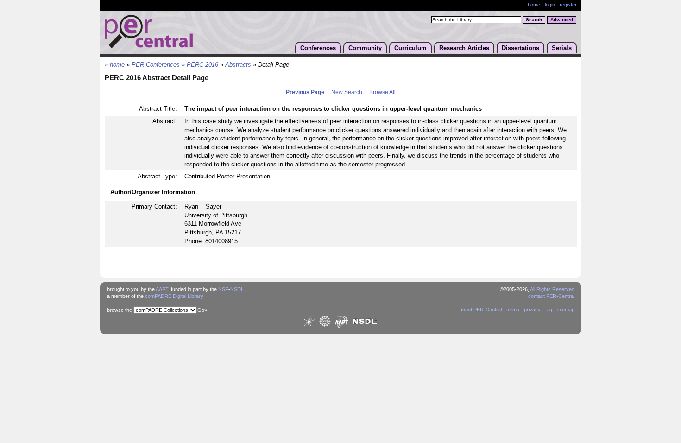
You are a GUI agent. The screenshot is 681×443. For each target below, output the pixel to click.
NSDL (237, 289)
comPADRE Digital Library (174, 296)
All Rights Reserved (552, 289)
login (550, 4)
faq (548, 309)
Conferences (318, 47)
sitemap (565, 309)
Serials (562, 47)
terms (512, 309)
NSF (223, 289)
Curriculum (410, 47)
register (568, 4)
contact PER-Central (551, 296)
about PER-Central (481, 309)
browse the (119, 310)
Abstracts (238, 65)
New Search (346, 92)
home (534, 4)
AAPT (162, 289)
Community (365, 47)
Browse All (382, 92)
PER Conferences (156, 65)
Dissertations (520, 47)
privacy (532, 309)
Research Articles (464, 47)
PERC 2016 (202, 65)
